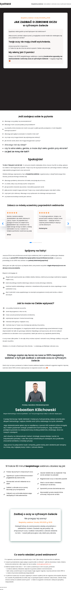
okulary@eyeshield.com (44, 564)
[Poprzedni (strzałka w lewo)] (0, 589)
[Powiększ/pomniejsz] (6, 587)
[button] (31, 242)
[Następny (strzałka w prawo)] (2, 589)
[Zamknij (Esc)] (0, 587)
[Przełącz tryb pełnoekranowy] (4, 587)
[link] (19, 224)
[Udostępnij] (2, 587)
